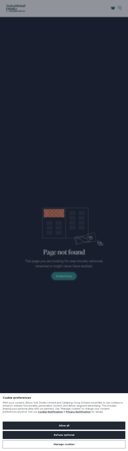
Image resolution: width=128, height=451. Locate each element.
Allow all (64, 425)
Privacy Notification (78, 411)
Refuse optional (64, 434)
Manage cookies (64, 444)
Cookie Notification (50, 411)
